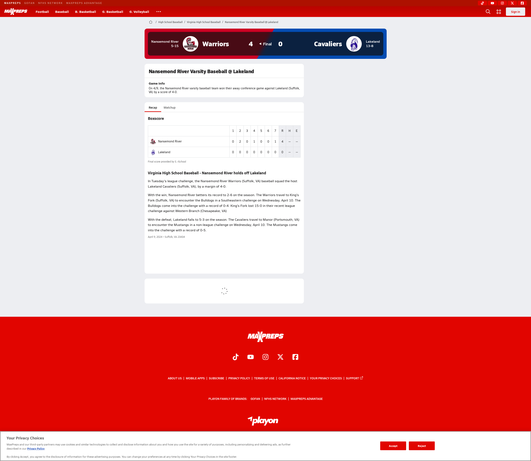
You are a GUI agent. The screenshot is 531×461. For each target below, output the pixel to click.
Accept (393, 446)
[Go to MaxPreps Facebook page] (295, 357)
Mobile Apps (195, 378)
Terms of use (264, 378)
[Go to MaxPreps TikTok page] (235, 357)
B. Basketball (85, 11)
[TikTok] (482, 3)
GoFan (29, 3)
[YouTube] (492, 3)
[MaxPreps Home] (15, 11)
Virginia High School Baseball (203, 22)
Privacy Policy (239, 378)
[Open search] (488, 11)
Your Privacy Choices (326, 378)
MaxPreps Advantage (84, 3)
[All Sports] (158, 11)
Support (352, 378)
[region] (265, 446)
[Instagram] (502, 3)
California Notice (292, 378)
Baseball (62, 11)
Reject (422, 446)
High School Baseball (170, 22)
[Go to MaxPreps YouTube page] (250, 357)
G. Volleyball (139, 11)
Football (42, 11)
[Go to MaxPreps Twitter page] (280, 357)
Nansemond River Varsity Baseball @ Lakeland (251, 22)
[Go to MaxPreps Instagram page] (265, 357)
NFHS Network (50, 3)
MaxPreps (12, 3)
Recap (153, 107)
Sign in (515, 12)
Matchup (169, 107)
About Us (175, 378)
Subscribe (216, 378)
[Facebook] (522, 3)
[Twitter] (512, 3)
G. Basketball (112, 11)
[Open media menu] (498, 11)
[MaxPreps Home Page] (151, 22)
